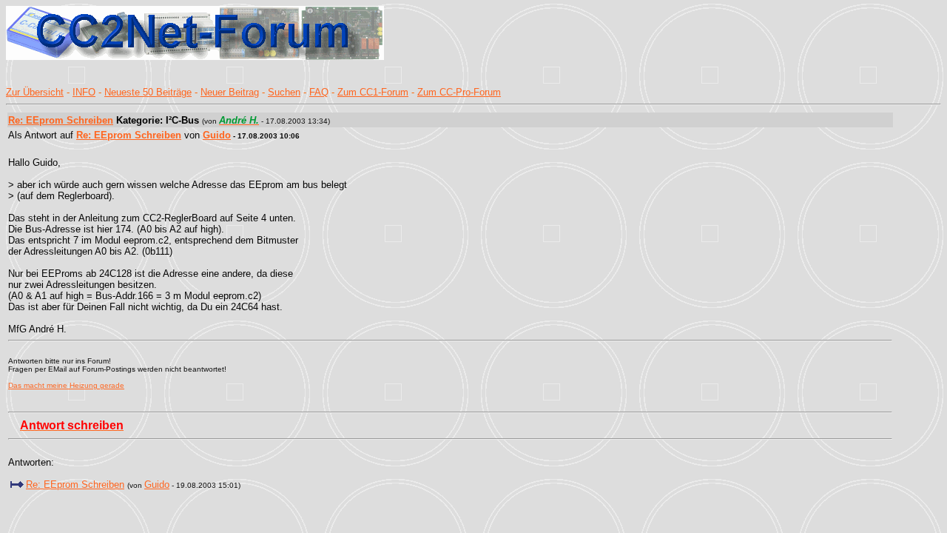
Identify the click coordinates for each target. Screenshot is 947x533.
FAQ (318, 92)
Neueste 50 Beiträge (148, 92)
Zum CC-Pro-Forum (459, 92)
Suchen (284, 92)
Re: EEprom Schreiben (60, 120)
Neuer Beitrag (229, 92)
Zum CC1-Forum (372, 92)
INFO (84, 92)
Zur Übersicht (35, 92)
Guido (217, 135)
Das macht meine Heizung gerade (66, 385)
